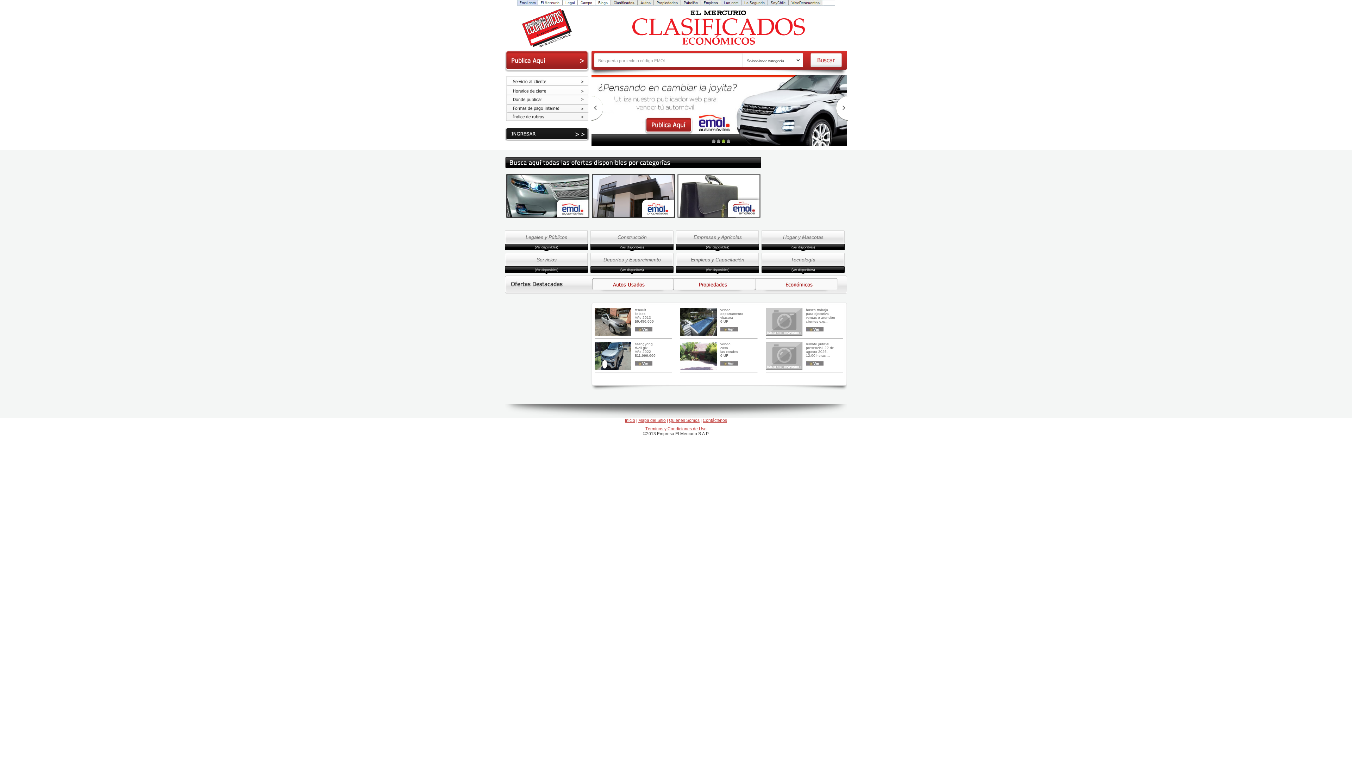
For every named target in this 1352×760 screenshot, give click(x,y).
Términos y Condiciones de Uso (676, 428)
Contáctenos (715, 420)
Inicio (630, 420)
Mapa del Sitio (652, 420)
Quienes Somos (684, 420)
